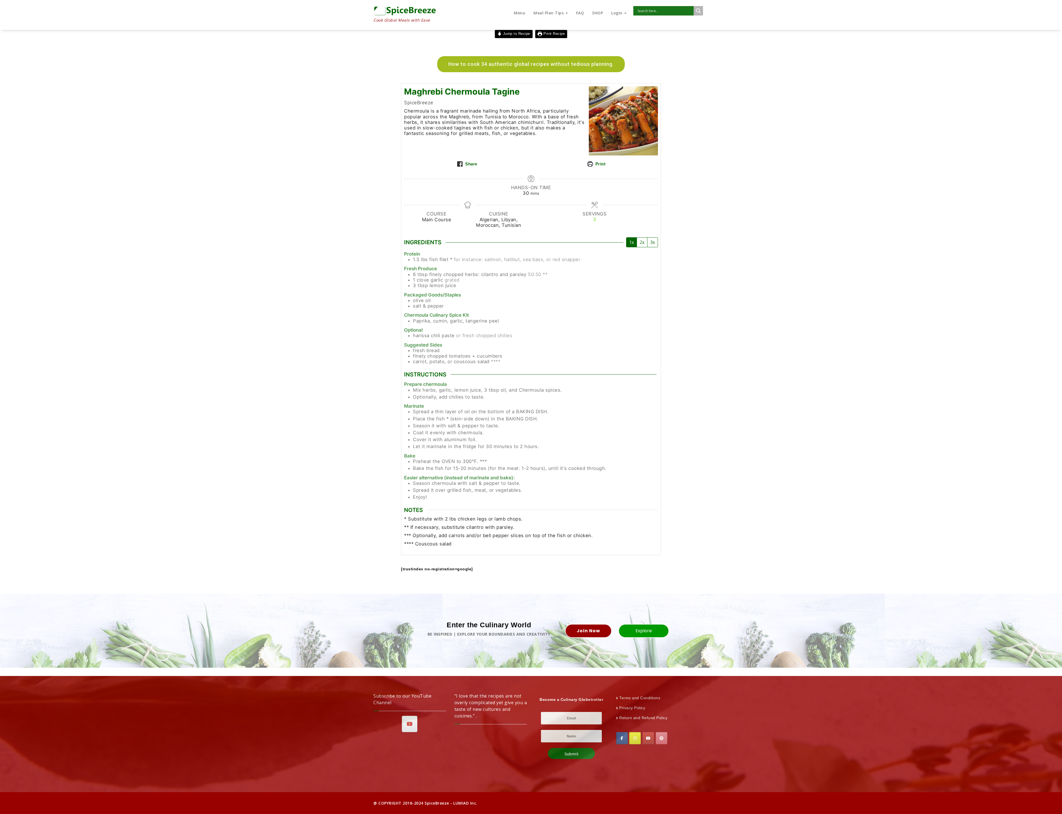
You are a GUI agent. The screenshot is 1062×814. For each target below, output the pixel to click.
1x (631, 242)
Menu (519, 12)
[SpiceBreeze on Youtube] (409, 724)
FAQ (580, 12)
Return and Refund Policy (643, 718)
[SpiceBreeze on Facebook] (622, 738)
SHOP (597, 12)
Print (599, 164)
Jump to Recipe (516, 34)
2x (642, 242)
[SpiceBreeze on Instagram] (635, 738)
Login (617, 12)
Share (470, 164)
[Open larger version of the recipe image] (623, 120)
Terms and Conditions (639, 698)
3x (652, 242)
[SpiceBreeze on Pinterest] (661, 738)
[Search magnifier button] (698, 10)
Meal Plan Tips (549, 12)
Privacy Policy (632, 708)
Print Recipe (553, 34)
